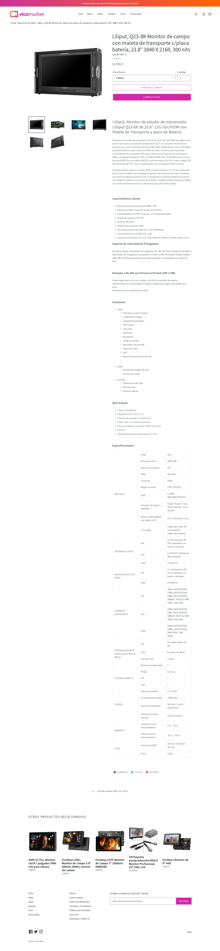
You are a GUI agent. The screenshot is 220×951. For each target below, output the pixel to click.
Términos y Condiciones (80, 906)
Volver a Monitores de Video (112, 791)
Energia (112, 13)
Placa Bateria (119, 72)
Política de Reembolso (79, 901)
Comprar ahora (152, 97)
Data (122, 13)
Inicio (81, 13)
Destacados (135, 13)
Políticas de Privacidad (79, 910)
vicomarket (38, 941)
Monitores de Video (27, 23)
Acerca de (73, 914)
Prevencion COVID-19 (79, 918)
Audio (100, 13)
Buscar (72, 893)
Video (90, 13)
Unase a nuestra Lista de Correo (129, 893)
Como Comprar (76, 897)
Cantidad (181, 72)
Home (8, 23)
